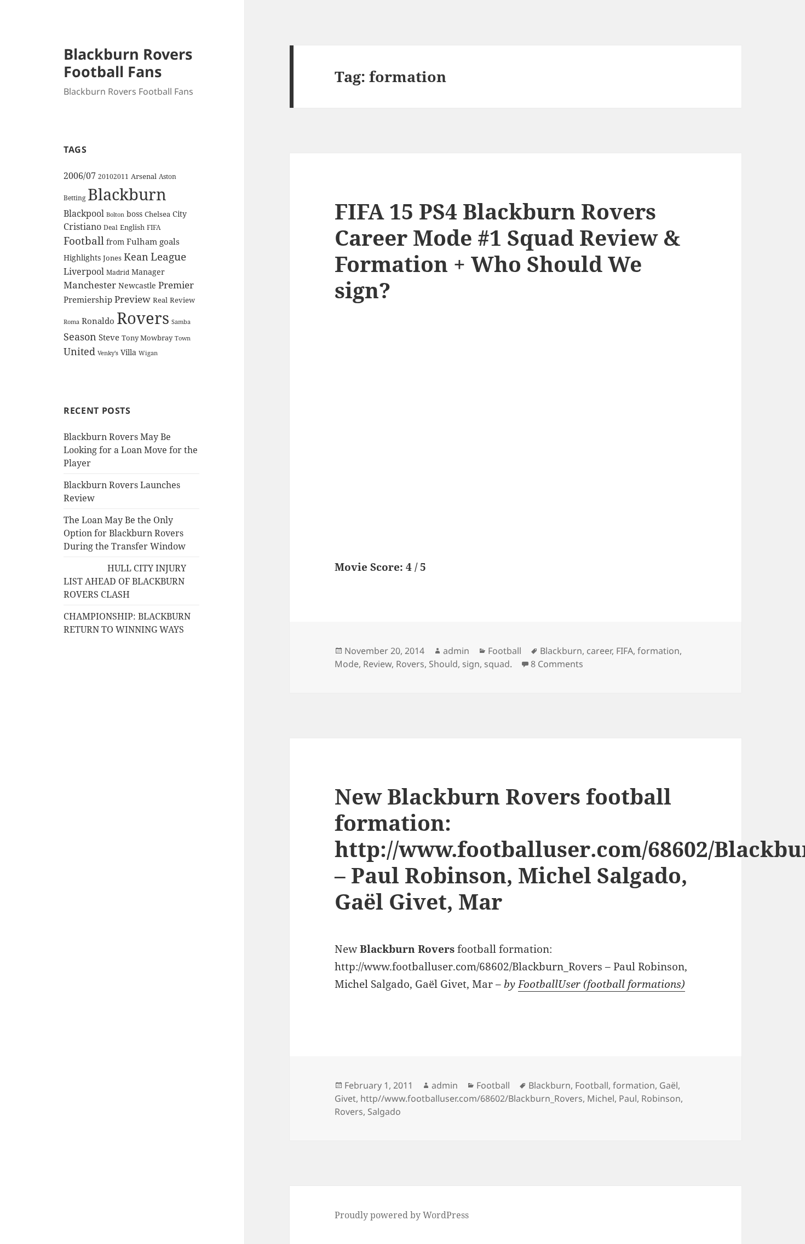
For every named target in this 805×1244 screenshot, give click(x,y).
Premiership (88, 299)
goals (169, 241)
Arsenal (144, 176)
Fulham (142, 241)
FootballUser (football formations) (601, 984)
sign (471, 664)
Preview (132, 299)
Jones (112, 258)
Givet (345, 1098)
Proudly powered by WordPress (402, 1215)
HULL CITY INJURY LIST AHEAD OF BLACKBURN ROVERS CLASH (125, 581)
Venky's (107, 353)
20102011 (113, 176)
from (115, 241)
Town (183, 338)
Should (443, 664)
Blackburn (127, 194)
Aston (167, 176)
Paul (628, 1098)
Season (80, 336)
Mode (347, 664)
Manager (148, 272)
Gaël (668, 1085)
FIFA (153, 227)
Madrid (117, 272)
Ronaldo (98, 321)
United (79, 351)
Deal (111, 227)
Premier (176, 285)
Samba (181, 321)
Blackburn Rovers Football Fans (128, 63)
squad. (498, 664)
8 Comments (557, 664)
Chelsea (157, 214)
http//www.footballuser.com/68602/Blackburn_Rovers (471, 1098)
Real (160, 300)
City (180, 214)
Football (84, 241)
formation (658, 651)
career (599, 651)
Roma (71, 322)
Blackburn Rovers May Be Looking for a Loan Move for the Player (131, 450)
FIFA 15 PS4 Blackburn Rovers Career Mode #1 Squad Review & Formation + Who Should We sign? (507, 250)
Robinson (661, 1098)
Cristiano (82, 227)
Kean (136, 256)
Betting (74, 197)
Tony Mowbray (147, 338)
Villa (128, 352)
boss (134, 214)
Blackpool (84, 213)
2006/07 (80, 176)
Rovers (143, 317)
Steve (109, 337)
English (132, 227)
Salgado (384, 1112)
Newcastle (137, 285)
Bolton (115, 214)
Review (182, 300)
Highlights (82, 257)
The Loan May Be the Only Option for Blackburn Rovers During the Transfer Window (125, 533)
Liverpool (84, 271)
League (168, 257)
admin (456, 651)
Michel (600, 1098)
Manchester (90, 285)
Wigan (148, 353)
